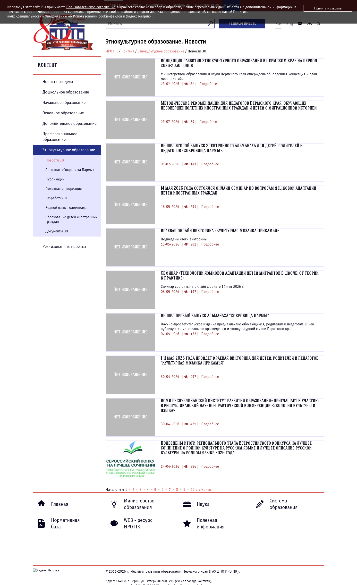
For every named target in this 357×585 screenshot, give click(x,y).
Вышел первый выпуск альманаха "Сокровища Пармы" (215, 316)
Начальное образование (63, 102)
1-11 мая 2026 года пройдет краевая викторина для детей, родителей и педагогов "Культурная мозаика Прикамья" (239, 361)
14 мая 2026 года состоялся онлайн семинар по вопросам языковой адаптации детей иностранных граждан (238, 191)
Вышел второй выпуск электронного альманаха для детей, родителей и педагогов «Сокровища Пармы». (232, 148)
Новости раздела (57, 81)
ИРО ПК (112, 51)
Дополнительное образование (69, 123)
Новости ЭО (54, 160)
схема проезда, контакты (193, 581)
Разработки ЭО (56, 198)
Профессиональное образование (59, 136)
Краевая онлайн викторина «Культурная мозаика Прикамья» (220, 231)
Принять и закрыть (328, 8)
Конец (206, 489)
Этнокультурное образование (161, 51)
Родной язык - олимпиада (65, 207)
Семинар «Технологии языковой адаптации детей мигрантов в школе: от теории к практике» (240, 276)
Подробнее (208, 84)
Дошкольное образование (65, 92)
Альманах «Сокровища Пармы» (69, 170)
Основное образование (63, 113)
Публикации (55, 179)
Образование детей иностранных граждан (71, 219)
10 (193, 489)
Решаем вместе (242, 23)
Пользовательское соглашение (90, 7)
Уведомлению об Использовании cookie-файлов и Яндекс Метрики (98, 16)
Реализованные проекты (64, 246)
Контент (127, 51)
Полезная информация (63, 189)
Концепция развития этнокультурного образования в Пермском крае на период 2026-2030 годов (239, 63)
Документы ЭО (56, 231)
